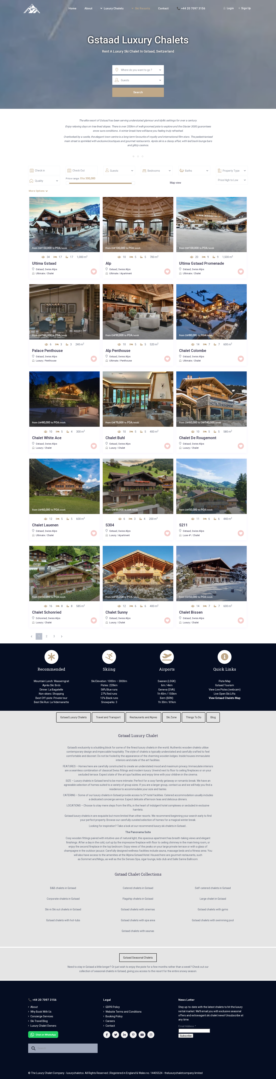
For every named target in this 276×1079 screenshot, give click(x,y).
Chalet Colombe (192, 351)
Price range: (73, 178)
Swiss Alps (51, 269)
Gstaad (40, 269)
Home (72, 8)
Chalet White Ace (46, 438)
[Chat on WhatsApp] (43, 1034)
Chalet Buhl (115, 438)
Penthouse (50, 360)
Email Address (187, 1026)
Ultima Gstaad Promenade (201, 263)
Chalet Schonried (46, 612)
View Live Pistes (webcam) (225, 689)
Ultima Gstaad (44, 263)
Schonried (41, 618)
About (88, 8)
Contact (163, 8)
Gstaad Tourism (224, 685)
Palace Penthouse (47, 351)
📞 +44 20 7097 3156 (191, 8)
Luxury (39, 360)
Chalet (50, 273)
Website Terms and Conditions (124, 1011)
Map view (175, 182)
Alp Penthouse (118, 351)
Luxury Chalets (114, 8)
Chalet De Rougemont (197, 438)
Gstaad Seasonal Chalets (138, 957)
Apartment (126, 273)
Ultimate (40, 273)
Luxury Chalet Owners (43, 1025)
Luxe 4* (187, 535)
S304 (110, 525)
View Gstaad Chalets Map (224, 698)
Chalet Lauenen (45, 525)
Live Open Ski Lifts (224, 693)
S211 (183, 525)
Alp (108, 263)
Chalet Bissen (191, 612)
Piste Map (225, 681)
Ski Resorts (142, 8)
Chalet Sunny (117, 612)
